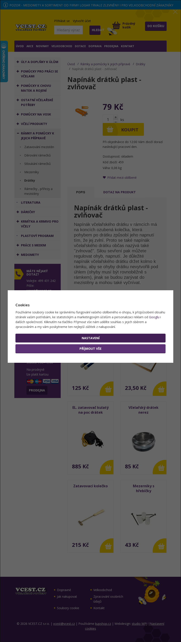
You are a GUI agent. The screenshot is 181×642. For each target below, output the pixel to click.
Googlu (154, 317)
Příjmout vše (90, 348)
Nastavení (91, 338)
